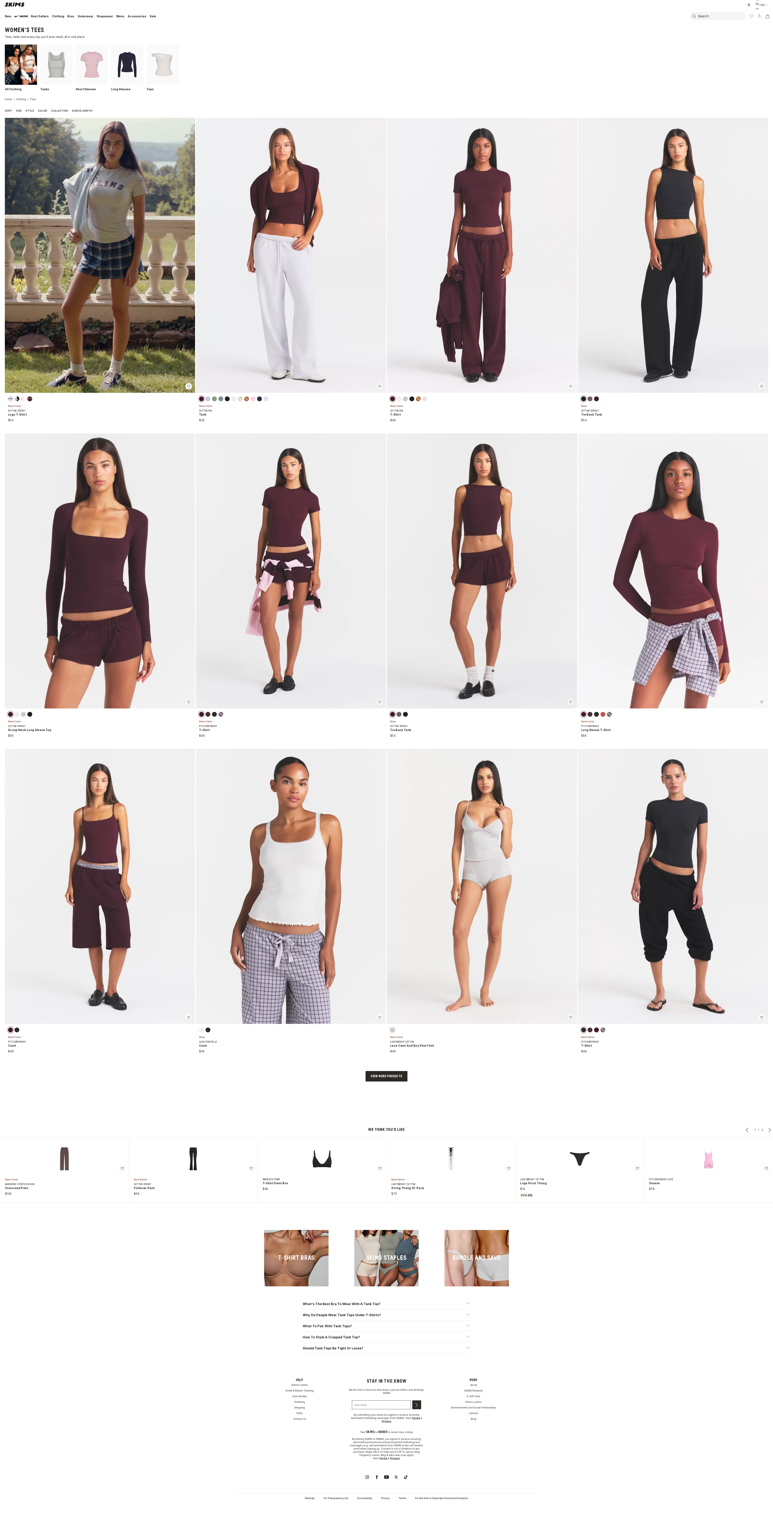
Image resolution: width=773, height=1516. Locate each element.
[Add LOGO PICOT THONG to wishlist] (637, 1168)
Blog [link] (473, 1418)
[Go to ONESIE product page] (708, 1159)
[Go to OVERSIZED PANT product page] (64, 1159)
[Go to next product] (770, 1130)
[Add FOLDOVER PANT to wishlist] (251, 1168)
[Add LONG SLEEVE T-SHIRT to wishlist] (762, 702)
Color (42, 110)
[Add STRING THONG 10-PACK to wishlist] (508, 1168)
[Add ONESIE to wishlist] (766, 1168)
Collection (59, 110)
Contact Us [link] (299, 1418)
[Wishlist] (751, 16)
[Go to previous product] (747, 1130)
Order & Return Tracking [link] (299, 1390)
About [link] (473, 1384)
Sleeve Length (82, 110)
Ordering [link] (299, 1401)
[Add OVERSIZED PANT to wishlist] (122, 1168)
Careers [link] (473, 1413)
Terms (402, 1498)
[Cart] (767, 16)
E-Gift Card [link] (473, 1396)
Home (8, 99)
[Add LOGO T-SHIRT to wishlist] (188, 386)
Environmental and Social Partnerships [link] (473, 1407)
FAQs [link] (300, 1413)
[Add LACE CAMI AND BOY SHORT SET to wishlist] (570, 1017)
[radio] (10, 398)
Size (19, 110)
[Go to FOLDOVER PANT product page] (193, 1159)
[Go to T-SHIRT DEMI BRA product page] (322, 1159)
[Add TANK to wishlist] (379, 386)
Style (30, 110)
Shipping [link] (299, 1407)
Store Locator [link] (473, 1401)
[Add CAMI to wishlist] (188, 1017)
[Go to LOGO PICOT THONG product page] (580, 1159)
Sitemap (310, 1498)
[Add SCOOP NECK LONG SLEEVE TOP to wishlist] (188, 702)
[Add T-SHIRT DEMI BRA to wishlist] (380, 1168)
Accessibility (364, 1498)
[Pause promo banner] (749, 5)
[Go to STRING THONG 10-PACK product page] (451, 1159)
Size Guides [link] (299, 1396)
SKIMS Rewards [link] (473, 1390)
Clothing (21, 99)
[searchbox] (721, 16)
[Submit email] (416, 1404)
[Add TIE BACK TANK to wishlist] (762, 386)
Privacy (385, 1498)
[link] (296, 1258)
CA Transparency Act (335, 1498)
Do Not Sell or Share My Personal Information (441, 1498)
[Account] (759, 16)
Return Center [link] (299, 1384)
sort (8, 110)
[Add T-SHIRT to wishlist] (570, 386)
